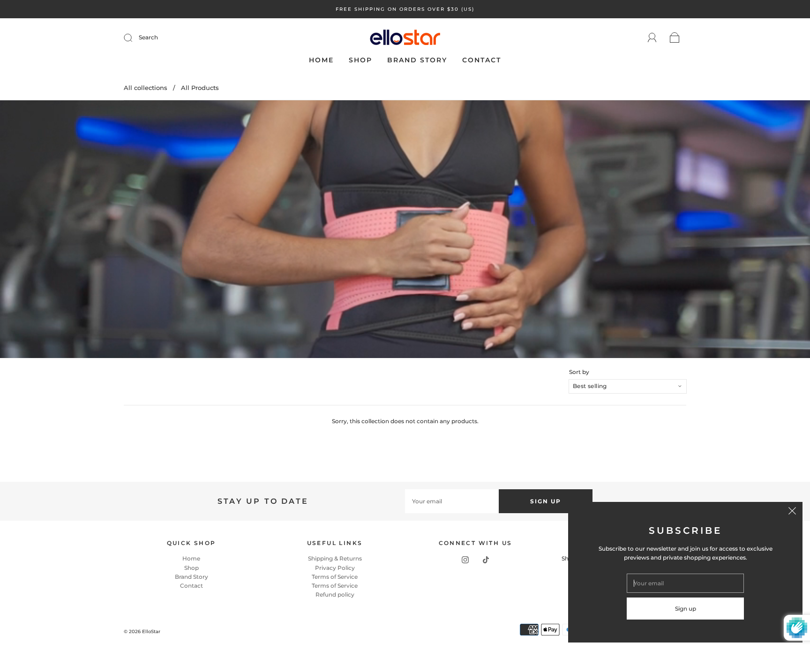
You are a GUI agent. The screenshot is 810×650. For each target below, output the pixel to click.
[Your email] (452, 501)
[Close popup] (792, 512)
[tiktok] (485, 559)
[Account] (652, 38)
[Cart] (674, 38)
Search (148, 37)
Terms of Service (335, 576)
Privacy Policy (335, 567)
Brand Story (417, 60)
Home (321, 60)
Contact (481, 60)
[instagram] (465, 559)
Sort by (579, 372)
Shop (360, 60)
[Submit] (134, 37)
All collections (145, 87)
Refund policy (334, 594)
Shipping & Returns (335, 558)
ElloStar (151, 631)
